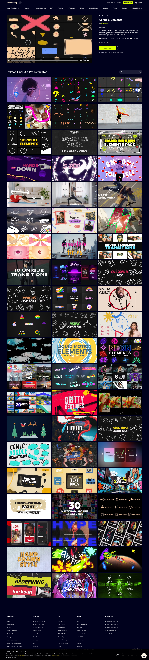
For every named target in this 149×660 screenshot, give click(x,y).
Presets (26, 8)
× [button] (147, 650)
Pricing (9, 637)
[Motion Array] (65, 621)
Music (82, 8)
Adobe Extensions (12, 630)
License (79, 643)
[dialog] (74, 654)
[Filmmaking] (64, 637)
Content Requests (12, 633)
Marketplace (10, 624)
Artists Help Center (82, 624)
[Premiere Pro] (65, 627)
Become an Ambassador (14, 643)
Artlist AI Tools (136, 8)
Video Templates (12, 8)
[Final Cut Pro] (65, 634)
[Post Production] (67, 643)
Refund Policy (80, 637)
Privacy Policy (80, 640)
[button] (51, 658)
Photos (115, 8)
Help (78, 621)
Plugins (124, 8)
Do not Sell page (55, 655)
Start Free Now (128, 2)
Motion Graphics (40, 8)
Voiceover (72, 8)
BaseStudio (105, 23)
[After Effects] (65, 624)
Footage (60, 8)
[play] (9, 60)
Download (102, 52)
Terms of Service (81, 633)
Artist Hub (79, 627)
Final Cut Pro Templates (106, 16)
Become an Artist (81, 630)
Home (8, 621)
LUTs (51, 8)
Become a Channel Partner (14, 646)
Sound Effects (93, 8)
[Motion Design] (66, 640)
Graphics (105, 8)
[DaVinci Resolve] (67, 631)
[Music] (62, 646)
